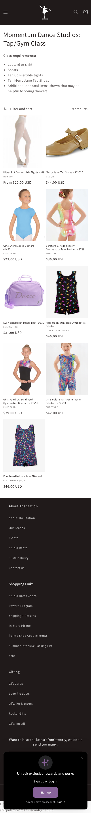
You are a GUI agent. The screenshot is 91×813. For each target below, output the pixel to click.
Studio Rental (18, 548)
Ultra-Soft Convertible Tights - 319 (24, 172)
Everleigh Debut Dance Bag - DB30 (23, 322)
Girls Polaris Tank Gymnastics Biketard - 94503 (64, 401)
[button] (5, 12)
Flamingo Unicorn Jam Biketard (22, 476)
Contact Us (17, 568)
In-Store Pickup (20, 626)
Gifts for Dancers (21, 703)
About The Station (22, 518)
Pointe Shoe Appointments (28, 636)
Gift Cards (16, 684)
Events (13, 538)
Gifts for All (17, 724)
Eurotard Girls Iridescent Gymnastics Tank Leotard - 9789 (65, 247)
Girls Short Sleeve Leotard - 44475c (19, 247)
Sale (12, 656)
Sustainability (18, 558)
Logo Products (19, 694)
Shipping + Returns (22, 616)
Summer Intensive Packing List (30, 646)
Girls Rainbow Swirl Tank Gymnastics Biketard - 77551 (20, 401)
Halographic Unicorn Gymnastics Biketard (66, 324)
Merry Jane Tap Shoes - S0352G (64, 172)
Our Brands (17, 528)
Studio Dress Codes (23, 596)
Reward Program (21, 606)
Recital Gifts (17, 713)
